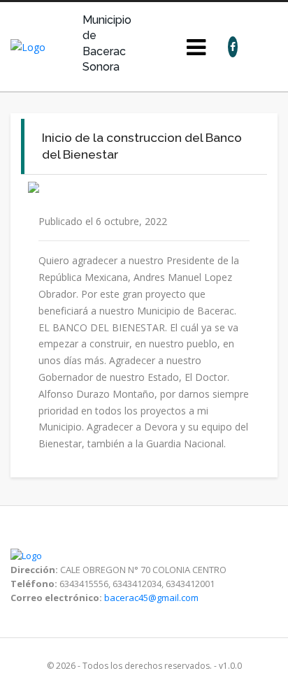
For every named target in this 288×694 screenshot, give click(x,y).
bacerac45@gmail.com (151, 597)
